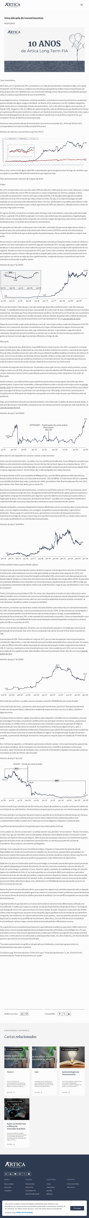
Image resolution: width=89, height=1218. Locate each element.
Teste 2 (10, 1072)
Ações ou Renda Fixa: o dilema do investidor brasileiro (16, 1126)
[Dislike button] (26, 1014)
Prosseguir (77, 1208)
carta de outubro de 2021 (10, 408)
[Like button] (22, 1014)
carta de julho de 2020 (71, 319)
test (36, 1072)
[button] (60, 1014)
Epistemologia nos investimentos (70, 1073)
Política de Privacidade (24, 1212)
